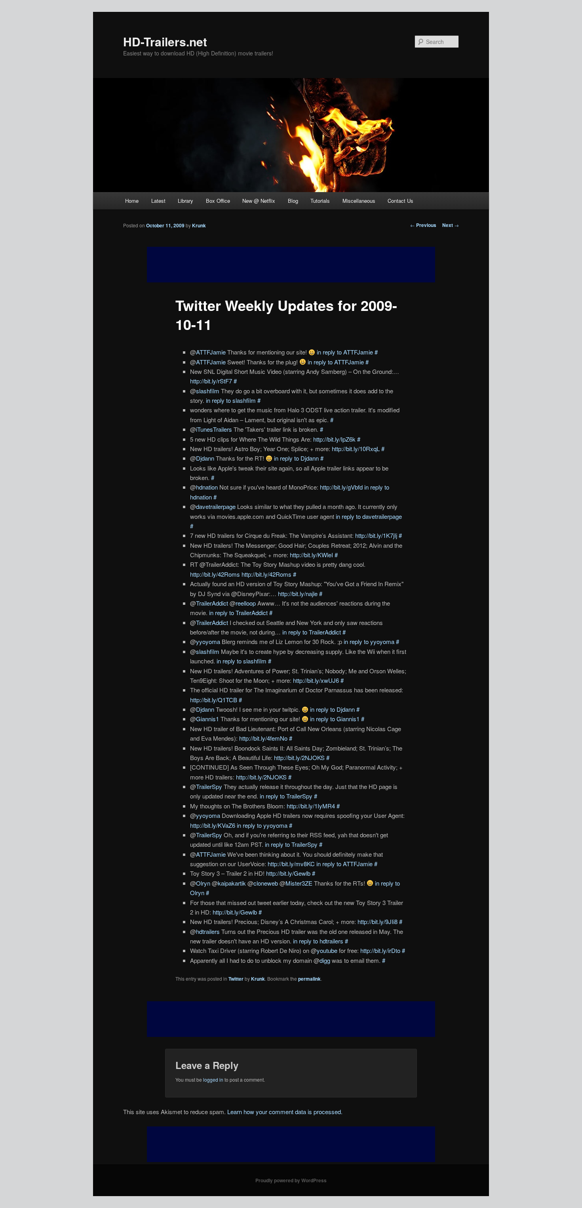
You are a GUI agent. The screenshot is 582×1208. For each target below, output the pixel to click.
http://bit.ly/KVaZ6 (212, 825)
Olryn (203, 883)
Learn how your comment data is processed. (284, 1111)
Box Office (218, 200)
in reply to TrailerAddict (238, 612)
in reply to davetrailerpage (369, 516)
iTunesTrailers (214, 429)
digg (325, 960)
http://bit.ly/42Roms (215, 574)
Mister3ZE (298, 883)
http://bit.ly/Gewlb (288, 873)
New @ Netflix (258, 200)
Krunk (199, 225)
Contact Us (400, 200)
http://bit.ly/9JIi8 (378, 921)
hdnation (207, 487)
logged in (213, 1079)
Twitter (235, 978)
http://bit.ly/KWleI (311, 555)
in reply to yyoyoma (369, 641)
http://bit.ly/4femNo (263, 738)
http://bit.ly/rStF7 (211, 381)
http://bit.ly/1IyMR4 (311, 806)
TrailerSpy (209, 786)
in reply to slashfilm (231, 400)
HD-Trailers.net (165, 41)
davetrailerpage (216, 506)
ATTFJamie (211, 352)
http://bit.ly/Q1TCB (213, 699)
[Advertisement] (291, 1019)
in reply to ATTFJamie (345, 352)
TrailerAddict (212, 603)
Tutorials (320, 200)
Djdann (205, 458)
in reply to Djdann (296, 458)
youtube (327, 950)
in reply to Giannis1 (334, 719)
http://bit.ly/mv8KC (291, 863)
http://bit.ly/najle (298, 593)
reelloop (246, 603)
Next (450, 225)
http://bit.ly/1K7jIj (376, 535)
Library (185, 200)
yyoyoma (208, 641)
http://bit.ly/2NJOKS (299, 757)
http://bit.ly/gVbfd (341, 487)
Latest (158, 200)
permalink (309, 978)
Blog (293, 200)
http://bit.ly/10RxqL (356, 448)
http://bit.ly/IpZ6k (334, 439)
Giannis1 (207, 719)
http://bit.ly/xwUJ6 (316, 680)
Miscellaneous (358, 200)
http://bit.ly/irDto (380, 950)
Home (132, 200)
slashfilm (207, 391)
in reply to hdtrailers (318, 941)
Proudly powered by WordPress (291, 1180)
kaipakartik (232, 883)
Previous (423, 225)
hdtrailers (208, 931)
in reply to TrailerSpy (286, 796)
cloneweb (265, 883)
